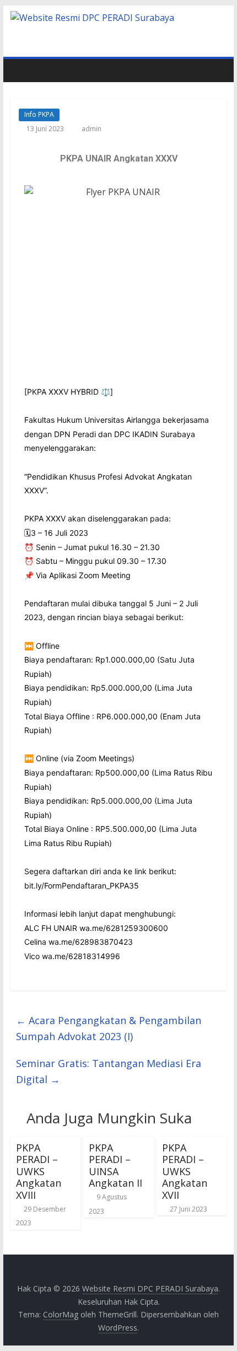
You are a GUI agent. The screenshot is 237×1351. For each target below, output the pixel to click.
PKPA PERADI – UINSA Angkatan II (115, 1165)
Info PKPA (39, 114)
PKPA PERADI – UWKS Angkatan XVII (184, 1171)
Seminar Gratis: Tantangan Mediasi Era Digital (108, 1071)
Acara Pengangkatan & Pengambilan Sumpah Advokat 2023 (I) (108, 1028)
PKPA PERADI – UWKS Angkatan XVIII (38, 1171)
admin (91, 128)
